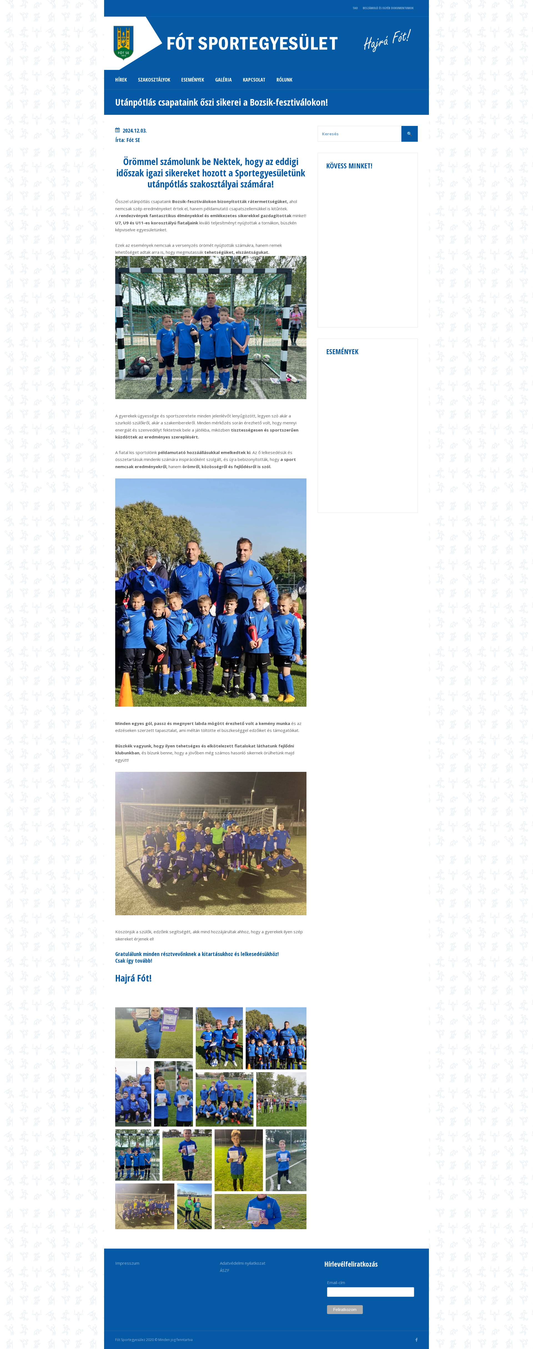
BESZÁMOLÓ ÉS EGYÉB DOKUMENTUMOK (388, 8)
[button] (154, 1032)
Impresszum (127, 1263)
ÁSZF (224, 1270)
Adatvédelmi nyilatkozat (242, 1263)
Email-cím (336, 1282)
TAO (355, 8)
